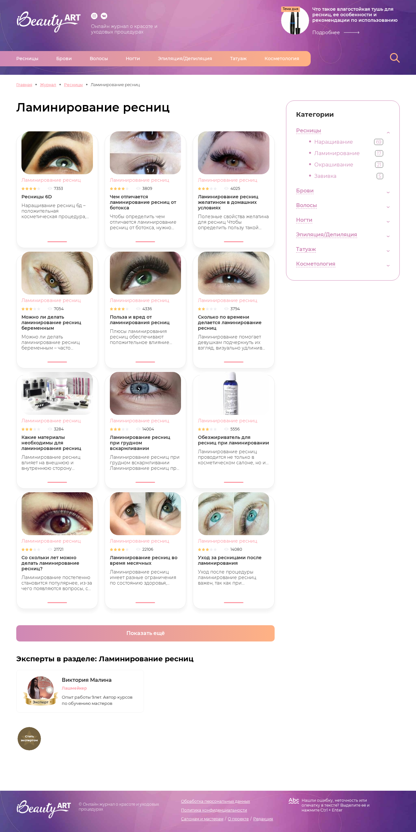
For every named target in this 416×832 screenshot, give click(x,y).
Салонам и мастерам (202, 818)
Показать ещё (145, 633)
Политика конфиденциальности (214, 810)
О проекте (238, 818)
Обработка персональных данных (215, 801)
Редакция (263, 818)
